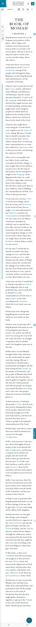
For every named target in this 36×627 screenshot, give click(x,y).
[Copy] (2, 35)
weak (19, 461)
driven (16, 561)
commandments (12, 216)
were (30, 199)
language (13, 100)
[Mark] (2, 31)
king (30, 388)
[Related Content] (28, 9)
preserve (14, 467)
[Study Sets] (19, 9)
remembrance (14, 575)
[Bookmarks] (23, 9)
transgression (11, 437)
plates (25, 139)
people (25, 368)
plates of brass (15, 523)
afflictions (14, 573)
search (28, 284)
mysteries (13, 213)
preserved (27, 204)
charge (19, 507)
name (19, 404)
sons (13, 89)
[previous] (9, 625)
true (22, 257)
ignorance (24, 147)
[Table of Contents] (2, 9)
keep (16, 293)
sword (8, 528)
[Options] (32, 9)
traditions (10, 241)
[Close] (2, 26)
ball (28, 528)
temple (29, 600)
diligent (9, 421)
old (13, 333)
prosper (13, 298)
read (13, 210)
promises (24, 301)
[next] (27, 625)
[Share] (2, 38)
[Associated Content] (34, 34)
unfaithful (10, 555)
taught (25, 97)
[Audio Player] (29, 620)
